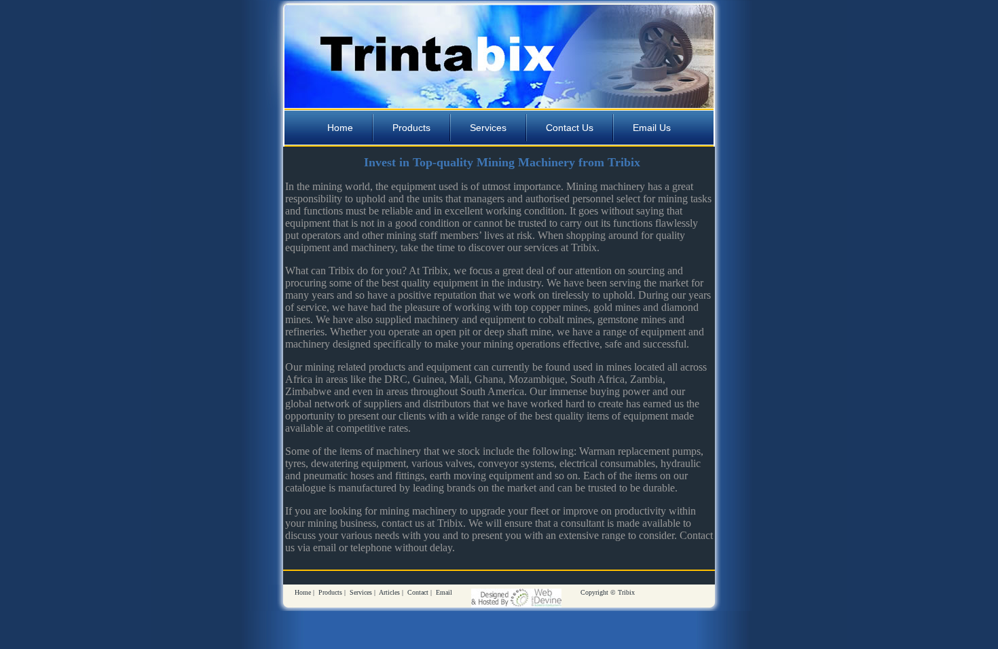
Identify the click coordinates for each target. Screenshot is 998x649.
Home (340, 127)
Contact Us (569, 127)
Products (411, 127)
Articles (389, 592)
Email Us (652, 127)
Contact (417, 592)
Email (444, 592)
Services (488, 127)
